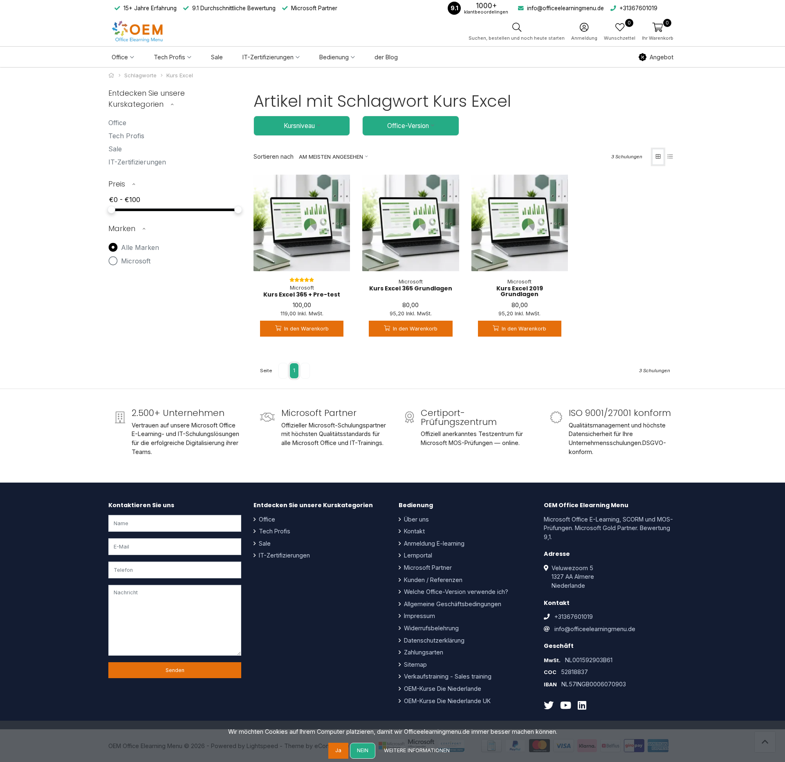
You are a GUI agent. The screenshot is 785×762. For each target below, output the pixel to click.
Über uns (415, 519)
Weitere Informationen (417, 750)
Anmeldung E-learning (433, 543)
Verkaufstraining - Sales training (446, 676)
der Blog (386, 57)
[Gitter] (658, 157)
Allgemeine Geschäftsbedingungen (451, 603)
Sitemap (414, 664)
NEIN (362, 750)
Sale (217, 57)
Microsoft (134, 261)
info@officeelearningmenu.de (594, 628)
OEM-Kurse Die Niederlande (441, 688)
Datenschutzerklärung (433, 640)
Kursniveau (299, 126)
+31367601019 (573, 616)
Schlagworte (140, 75)
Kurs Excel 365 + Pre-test (301, 294)
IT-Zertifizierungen (137, 162)
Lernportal (417, 555)
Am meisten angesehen (331, 157)
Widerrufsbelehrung (430, 628)
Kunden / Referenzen (432, 579)
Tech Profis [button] (169, 57)
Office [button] (120, 57)
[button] (658, 31)
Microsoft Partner (427, 567)
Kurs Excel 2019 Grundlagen (519, 291)
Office (117, 123)
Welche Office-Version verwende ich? (455, 591)
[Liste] (670, 157)
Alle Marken (139, 247)
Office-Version (408, 126)
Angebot (661, 57)
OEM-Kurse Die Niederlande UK (446, 700)
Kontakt (413, 531)
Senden (175, 670)
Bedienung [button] (334, 57)
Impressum (418, 615)
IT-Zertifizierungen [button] (268, 57)
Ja (338, 750)
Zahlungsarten (422, 652)
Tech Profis (126, 136)
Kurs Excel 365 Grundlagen (410, 288)
